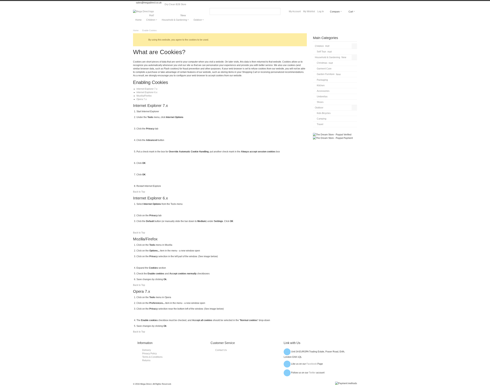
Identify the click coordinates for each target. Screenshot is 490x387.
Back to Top (139, 191)
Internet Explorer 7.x (146, 89)
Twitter (312, 372)
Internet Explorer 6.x (146, 92)
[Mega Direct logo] (143, 11)
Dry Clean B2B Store (175, 4)
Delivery (146, 350)
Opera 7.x (141, 99)
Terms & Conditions (152, 357)
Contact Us (221, 350)
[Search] (277, 11)
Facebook (311, 364)
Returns (146, 360)
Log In (320, 11)
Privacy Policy (149, 353)
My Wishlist (309, 11)
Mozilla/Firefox (144, 95)
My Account (295, 11)
